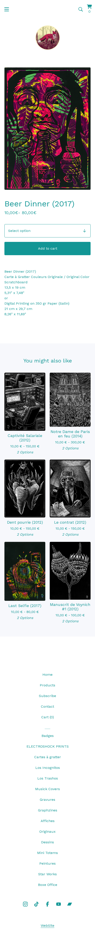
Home (47, 674)
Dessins (47, 842)
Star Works (47, 874)
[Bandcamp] (69, 904)
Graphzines (47, 810)
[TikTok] (36, 904)
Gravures (47, 799)
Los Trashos (47, 778)
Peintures (47, 863)
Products (47, 685)
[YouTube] (58, 904)
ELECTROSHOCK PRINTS (48, 746)
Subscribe (47, 696)
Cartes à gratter (47, 757)
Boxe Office (47, 885)
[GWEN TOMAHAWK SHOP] (47, 37)
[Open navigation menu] (7, 9)
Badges (48, 736)
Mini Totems (47, 853)
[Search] (81, 9)
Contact (47, 706)
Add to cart (47, 248)
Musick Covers (47, 789)
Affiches (48, 821)
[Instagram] (25, 904)
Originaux (47, 831)
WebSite (47, 925)
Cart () (47, 717)
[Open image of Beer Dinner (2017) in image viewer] (47, 128)
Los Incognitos (47, 768)
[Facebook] (47, 904)
